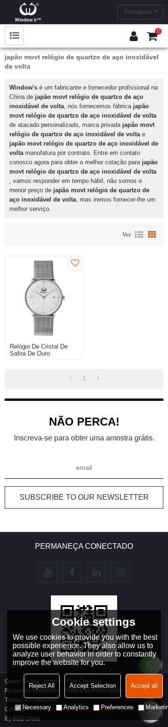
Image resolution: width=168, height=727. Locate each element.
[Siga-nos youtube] (47, 572)
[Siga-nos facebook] (72, 572)
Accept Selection (93, 685)
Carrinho (158, 31)
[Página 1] (70, 378)
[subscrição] (84, 497)
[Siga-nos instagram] (120, 572)
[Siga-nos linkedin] (96, 572)
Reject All (42, 685)
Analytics (76, 707)
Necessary (36, 707)
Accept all (144, 685)
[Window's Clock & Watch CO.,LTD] (28, 11)
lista (139, 235)
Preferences (117, 707)
